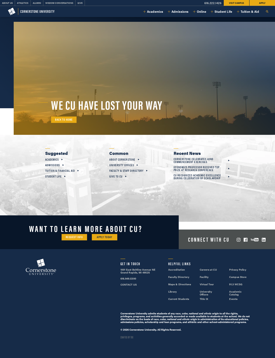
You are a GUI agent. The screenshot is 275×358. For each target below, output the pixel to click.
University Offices (121, 165)
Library (172, 291)
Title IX (204, 299)
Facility (204, 277)
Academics (155, 11)
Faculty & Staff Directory (126, 170)
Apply (262, 2)
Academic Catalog (235, 293)
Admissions (180, 11)
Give (80, 2)
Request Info (74, 237)
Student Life (223, 11)
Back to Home (64, 119)
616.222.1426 (212, 3)
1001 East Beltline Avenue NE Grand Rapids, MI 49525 (137, 271)
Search (267, 11)
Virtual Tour (207, 284)
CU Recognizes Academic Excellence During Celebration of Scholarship (197, 177)
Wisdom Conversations (59, 2)
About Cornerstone (122, 159)
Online (201, 11)
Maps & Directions (179, 284)
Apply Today (104, 237)
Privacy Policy (237, 269)
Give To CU (115, 176)
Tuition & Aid (250, 11)
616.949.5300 (128, 278)
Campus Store (238, 277)
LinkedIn (264, 240)
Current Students (178, 299)
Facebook (245, 240)
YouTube (255, 239)
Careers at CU (208, 269)
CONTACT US (128, 284)
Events (233, 299)
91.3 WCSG (235, 284)
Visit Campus (236, 2)
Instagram (238, 240)
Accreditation (176, 269)
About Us (7, 2)
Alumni (37, 2)
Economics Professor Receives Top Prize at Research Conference (197, 168)
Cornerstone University (41, 267)
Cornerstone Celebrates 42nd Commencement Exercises (193, 160)
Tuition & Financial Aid (60, 170)
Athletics (22, 2)
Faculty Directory (178, 277)
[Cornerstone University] (31, 11)
